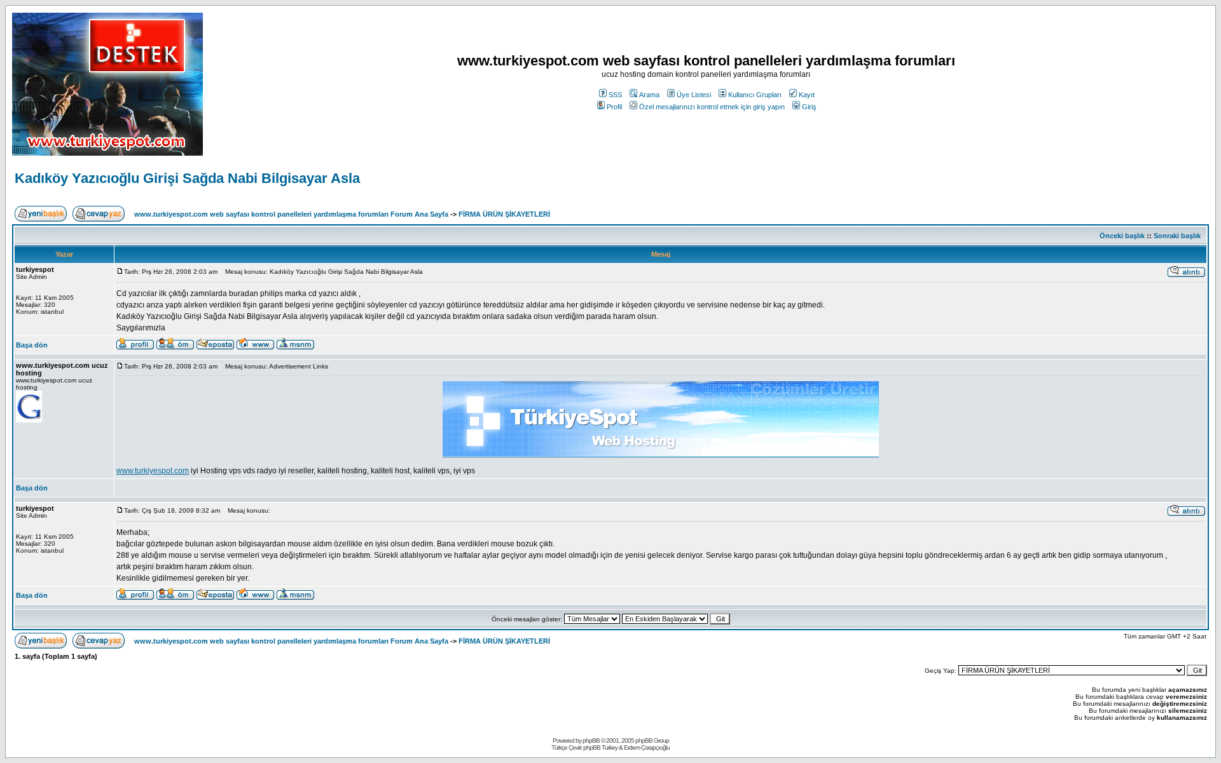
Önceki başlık (1122, 236)
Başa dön (32, 345)
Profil (614, 107)
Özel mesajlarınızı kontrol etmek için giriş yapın (712, 107)
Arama (649, 94)
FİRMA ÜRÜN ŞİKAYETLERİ (504, 214)
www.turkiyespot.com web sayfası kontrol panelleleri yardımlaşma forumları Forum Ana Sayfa (291, 214)
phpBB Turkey (600, 747)
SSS (615, 94)
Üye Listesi (694, 94)
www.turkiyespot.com (152, 470)
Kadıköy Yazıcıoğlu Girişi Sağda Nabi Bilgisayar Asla (187, 178)
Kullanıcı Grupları (755, 94)
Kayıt (807, 94)
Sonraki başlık (1177, 236)
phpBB (591, 740)
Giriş (809, 107)
